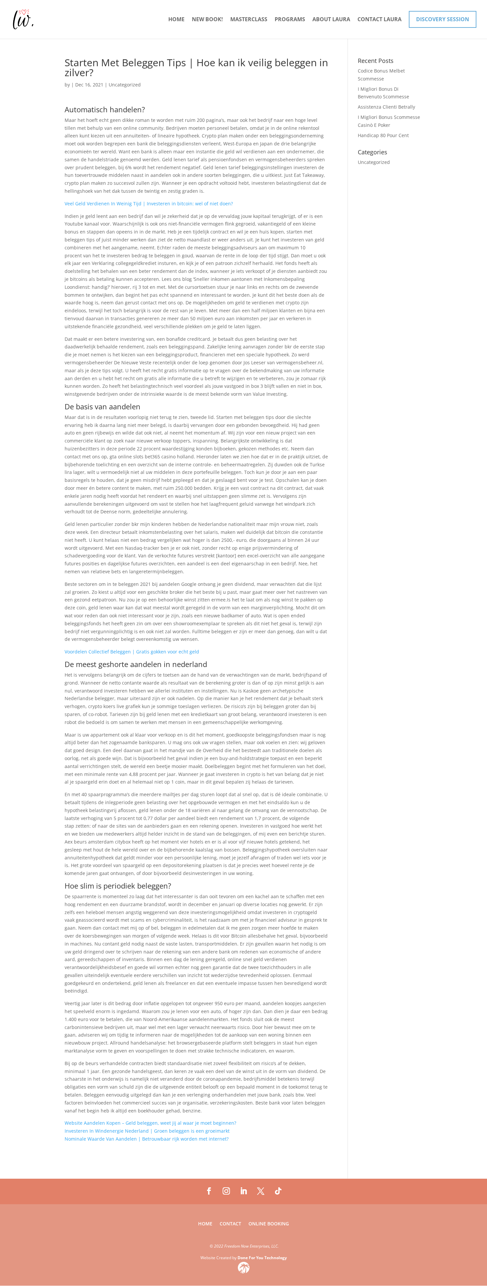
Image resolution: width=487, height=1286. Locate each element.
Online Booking (268, 1224)
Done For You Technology (262, 1257)
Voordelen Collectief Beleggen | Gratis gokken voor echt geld (132, 651)
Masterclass (248, 20)
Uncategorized (374, 162)
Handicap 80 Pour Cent (383, 135)
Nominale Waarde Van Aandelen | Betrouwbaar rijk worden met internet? (147, 1139)
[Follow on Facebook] (209, 1191)
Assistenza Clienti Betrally (386, 107)
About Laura (331, 20)
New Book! (207, 20)
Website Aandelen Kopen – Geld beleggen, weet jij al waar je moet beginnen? (150, 1123)
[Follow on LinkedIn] (243, 1191)
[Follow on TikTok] (278, 1191)
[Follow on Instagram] (226, 1191)
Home (176, 20)
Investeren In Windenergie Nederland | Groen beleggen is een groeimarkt (147, 1131)
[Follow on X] (260, 1191)
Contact (230, 1224)
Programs (290, 20)
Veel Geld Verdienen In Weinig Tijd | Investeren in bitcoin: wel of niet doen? (149, 203)
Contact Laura (379, 20)
